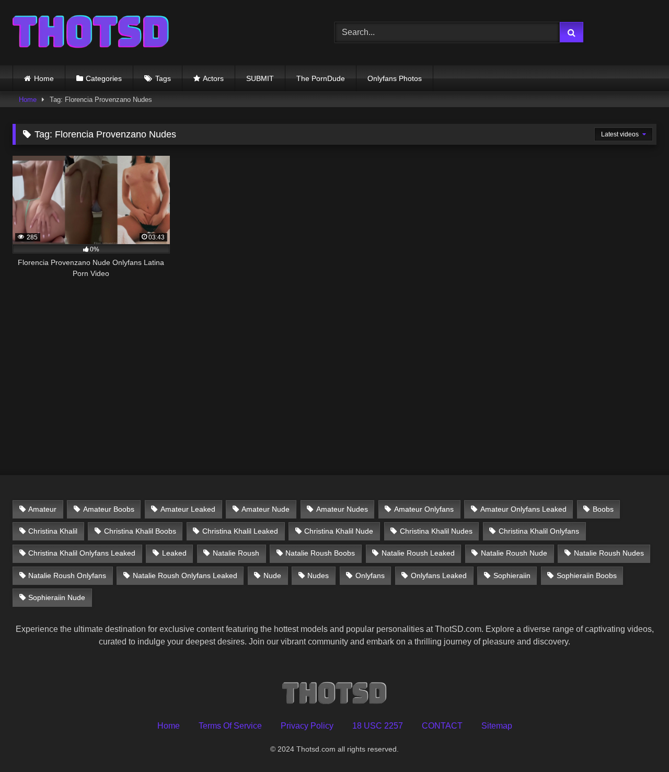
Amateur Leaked (187, 509)
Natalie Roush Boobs (320, 553)
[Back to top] (636, 741)
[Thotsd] (91, 32)
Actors (213, 78)
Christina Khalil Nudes (436, 531)
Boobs (603, 509)
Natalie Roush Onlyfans (67, 575)
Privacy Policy (307, 725)
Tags (163, 78)
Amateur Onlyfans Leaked (523, 509)
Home (44, 78)
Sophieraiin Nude (56, 597)
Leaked (174, 553)
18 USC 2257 (377, 725)
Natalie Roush (236, 553)
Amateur (42, 509)
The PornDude (320, 78)
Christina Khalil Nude (338, 531)
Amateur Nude (265, 509)
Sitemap (496, 725)
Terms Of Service (230, 725)
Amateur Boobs (108, 509)
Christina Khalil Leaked (240, 531)
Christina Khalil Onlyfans (539, 531)
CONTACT (442, 725)
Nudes (318, 575)
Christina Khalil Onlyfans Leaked (81, 553)
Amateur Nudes (342, 509)
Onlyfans (370, 575)
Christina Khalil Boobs (140, 531)
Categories (104, 78)
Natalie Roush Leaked (418, 553)
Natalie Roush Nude (514, 553)
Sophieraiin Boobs (587, 575)
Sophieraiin (511, 575)
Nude (272, 575)
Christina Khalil (52, 531)
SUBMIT (260, 78)
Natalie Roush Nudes (609, 553)
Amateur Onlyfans (424, 509)
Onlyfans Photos (394, 78)
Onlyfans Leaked (439, 575)
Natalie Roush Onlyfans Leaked (185, 575)
